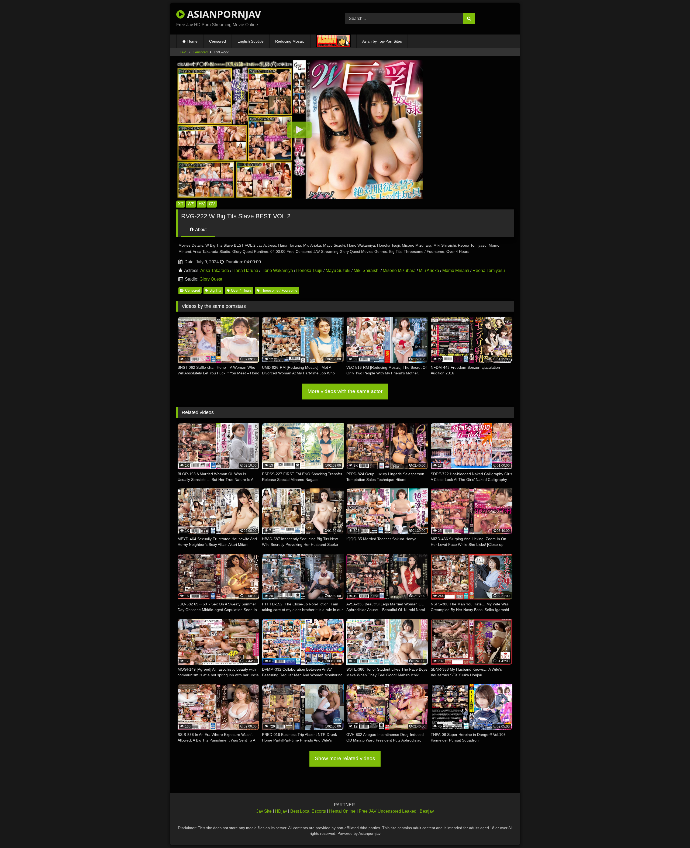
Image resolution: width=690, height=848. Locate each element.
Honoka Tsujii (309, 270)
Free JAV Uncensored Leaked (387, 811)
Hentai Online (342, 811)
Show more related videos (345, 758)
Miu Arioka (429, 270)
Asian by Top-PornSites (382, 41)
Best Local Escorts (308, 811)
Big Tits (215, 290)
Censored (217, 41)
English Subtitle (250, 41)
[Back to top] (673, 832)
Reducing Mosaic (290, 41)
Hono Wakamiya (277, 270)
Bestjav (427, 811)
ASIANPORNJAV (223, 14)
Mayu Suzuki (338, 270)
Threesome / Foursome (279, 290)
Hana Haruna (245, 270)
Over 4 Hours (241, 290)
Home (192, 41)
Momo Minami (455, 270)
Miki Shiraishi (367, 270)
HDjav (281, 811)
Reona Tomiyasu (488, 270)
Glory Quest (210, 279)
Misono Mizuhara (399, 270)
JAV (183, 52)
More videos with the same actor (345, 391)
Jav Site (264, 811)
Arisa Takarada (214, 270)
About (200, 229)
